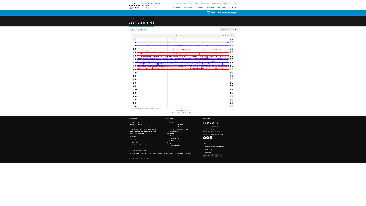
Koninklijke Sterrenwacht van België (214, 146)
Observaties (133, 140)
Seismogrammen (135, 122)
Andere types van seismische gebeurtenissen (143, 131)
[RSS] (235, 7)
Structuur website (216, 3)
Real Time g (135, 142)
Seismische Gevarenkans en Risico (179, 129)
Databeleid (161, 153)
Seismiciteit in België (136, 124)
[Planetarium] (204, 155)
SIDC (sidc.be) (207, 149)
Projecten (196, 3)
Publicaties (222, 8)
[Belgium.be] (220, 155)
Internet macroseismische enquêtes (140, 127)
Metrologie (172, 140)
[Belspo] (216, 155)
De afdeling (177, 8)
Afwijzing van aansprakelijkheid (174, 153)
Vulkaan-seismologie (175, 145)
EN (228, 3)
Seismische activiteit (174, 127)
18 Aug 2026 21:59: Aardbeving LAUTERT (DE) (144, 129)
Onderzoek (210, 8)
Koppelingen (205, 3)
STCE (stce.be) (208, 152)
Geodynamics (171, 143)
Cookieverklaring (152, 153)
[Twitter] (232, 7)
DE (235, 3)
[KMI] (212, 155)
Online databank (136, 144)
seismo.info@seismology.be (217, 134)
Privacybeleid (188, 153)
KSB (176, 3)
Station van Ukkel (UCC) (183, 111)
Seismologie (188, 8)
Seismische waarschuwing (176, 124)
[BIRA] (208, 155)
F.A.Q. (190, 3)
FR (231, 3)
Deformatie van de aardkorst (177, 136)
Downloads (183, 3)
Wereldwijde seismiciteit (137, 133)
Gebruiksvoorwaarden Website (137, 153)
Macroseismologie (174, 131)
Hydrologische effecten (175, 138)
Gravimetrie (199, 8)
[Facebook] (229, 7)
